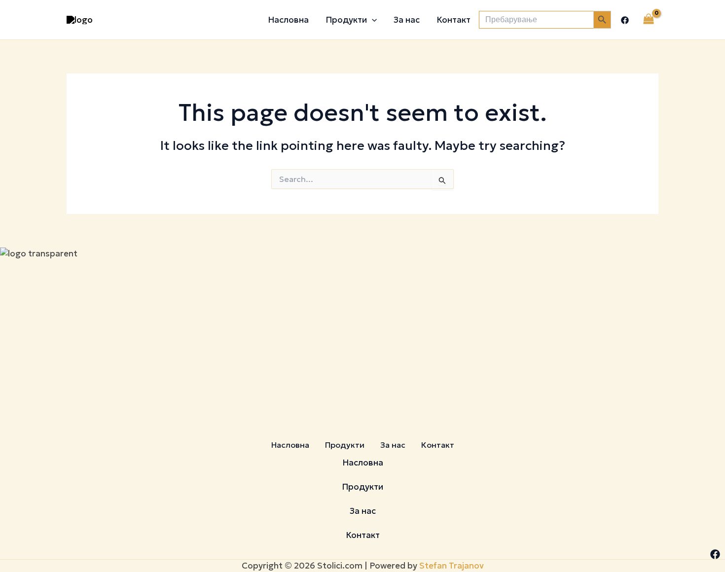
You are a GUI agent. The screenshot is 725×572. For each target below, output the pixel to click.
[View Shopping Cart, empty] (648, 20)
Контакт (453, 19)
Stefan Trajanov (451, 565)
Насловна (288, 19)
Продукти (346, 19)
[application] (372, 19)
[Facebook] (625, 20)
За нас (407, 19)
